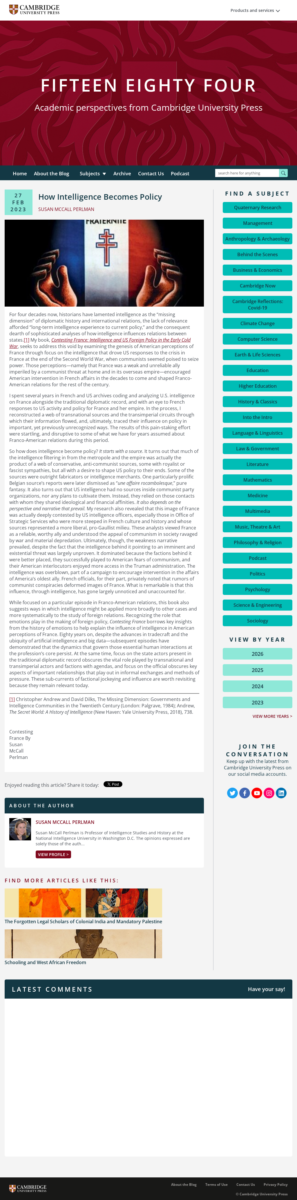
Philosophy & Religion (258, 542)
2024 (257, 686)
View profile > (53, 854)
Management (257, 223)
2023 (257, 702)
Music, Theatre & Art (257, 527)
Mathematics (257, 480)
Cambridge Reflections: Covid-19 (257, 304)
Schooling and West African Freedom (45, 962)
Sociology (257, 621)
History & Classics (257, 401)
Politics (257, 574)
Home (20, 173)
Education (258, 370)
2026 (257, 653)
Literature (258, 464)
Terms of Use (216, 1184)
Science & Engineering (257, 605)
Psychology (257, 589)
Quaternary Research (257, 207)
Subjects (90, 173)
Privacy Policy (276, 1184)
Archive (122, 173)
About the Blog (51, 173)
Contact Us (151, 173)
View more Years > (272, 716)
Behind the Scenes (257, 254)
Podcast (180, 173)
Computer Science (258, 339)
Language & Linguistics (257, 433)
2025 (257, 670)
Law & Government (257, 448)
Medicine (258, 495)
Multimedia (257, 511)
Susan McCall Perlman (65, 822)
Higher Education (258, 386)
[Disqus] (148, 1076)
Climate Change (257, 323)
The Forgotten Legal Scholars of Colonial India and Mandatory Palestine (83, 921)
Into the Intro (257, 417)
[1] (26, 340)
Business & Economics (257, 270)
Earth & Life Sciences (257, 355)
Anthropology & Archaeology (257, 239)
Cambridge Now (258, 286)
